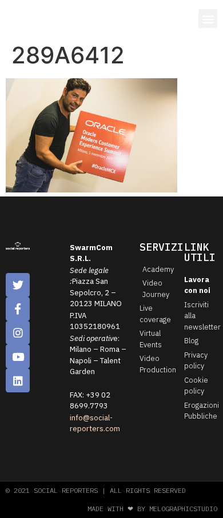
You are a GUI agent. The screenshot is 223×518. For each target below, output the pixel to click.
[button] (207, 18)
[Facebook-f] (18, 309)
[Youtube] (18, 356)
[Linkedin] (18, 380)
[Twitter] (18, 285)
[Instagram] (18, 333)
